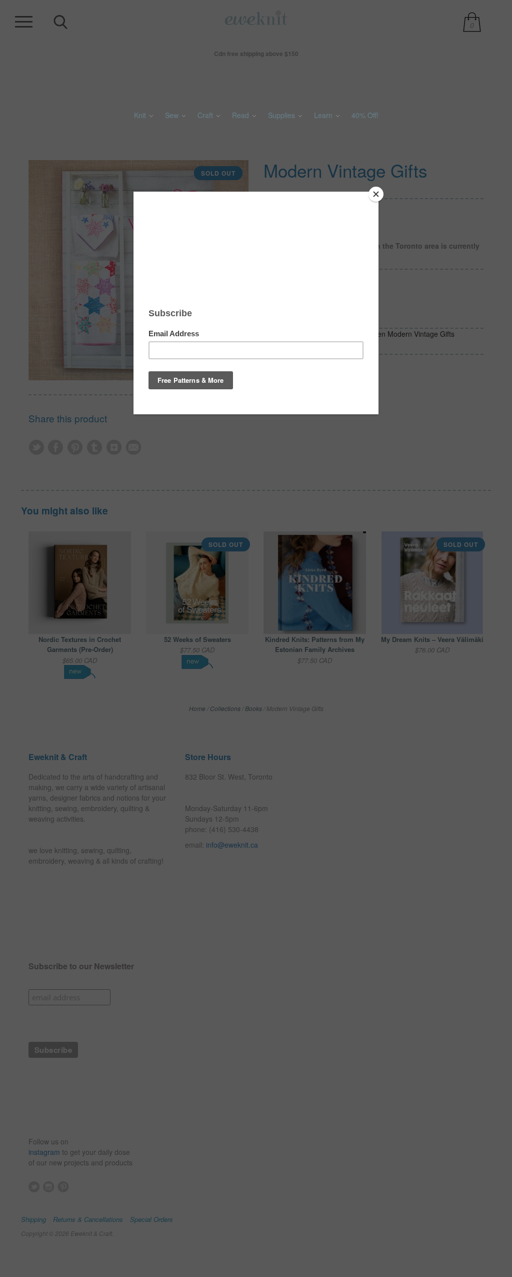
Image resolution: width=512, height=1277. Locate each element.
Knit (141, 115)
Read (241, 115)
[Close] (376, 194)
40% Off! (365, 115)
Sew (172, 115)
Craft (206, 115)
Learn (324, 115)
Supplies (282, 115)
